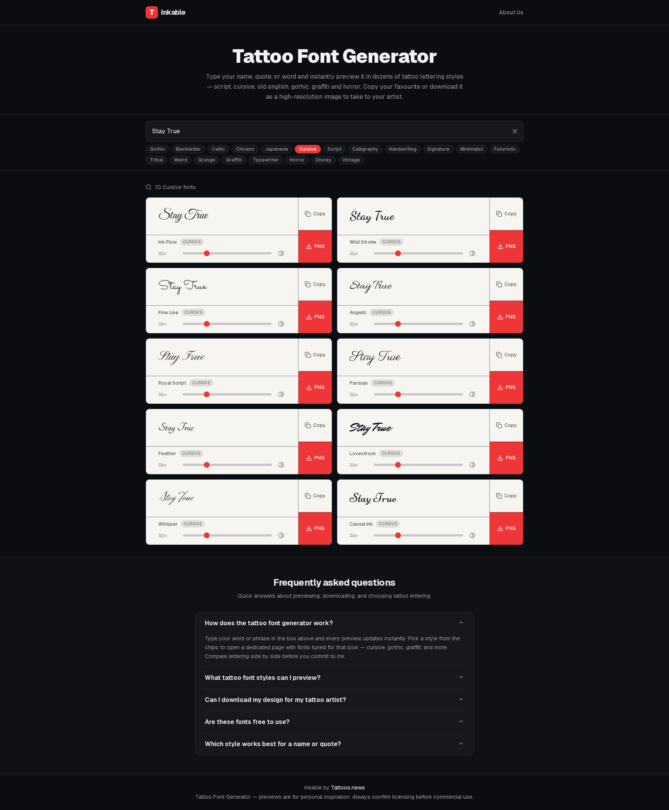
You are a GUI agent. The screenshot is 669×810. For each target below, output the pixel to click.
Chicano (245, 149)
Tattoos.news (348, 787)
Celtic (218, 149)
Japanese (276, 149)
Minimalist (471, 149)
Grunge (206, 160)
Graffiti (234, 160)
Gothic (157, 149)
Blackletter (188, 149)
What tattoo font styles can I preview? (263, 678)
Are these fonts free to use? (247, 722)
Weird (180, 160)
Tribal (156, 160)
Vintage (351, 160)
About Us (511, 12)
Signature (438, 149)
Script (334, 149)
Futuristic (505, 149)
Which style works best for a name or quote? (273, 744)
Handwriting (403, 149)
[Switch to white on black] (281, 253)
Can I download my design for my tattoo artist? (275, 700)
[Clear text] (515, 131)
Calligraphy (365, 149)
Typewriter (266, 160)
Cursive (308, 149)
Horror (297, 160)
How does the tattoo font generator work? (269, 623)
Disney (323, 160)
